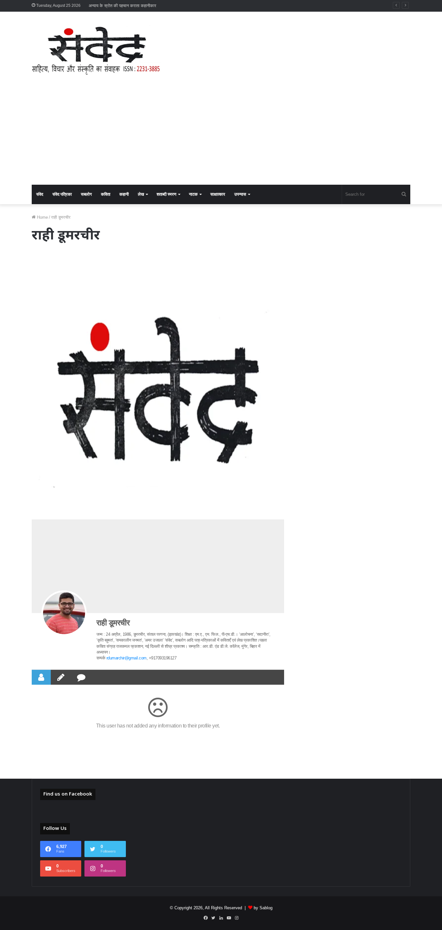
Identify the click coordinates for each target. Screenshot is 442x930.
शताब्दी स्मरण (166, 194)
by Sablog (263, 907)
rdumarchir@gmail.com (126, 658)
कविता (105, 194)
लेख (141, 194)
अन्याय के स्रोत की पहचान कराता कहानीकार (122, 5)
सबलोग (86, 194)
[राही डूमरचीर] (64, 613)
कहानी (124, 194)
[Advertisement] (221, 136)
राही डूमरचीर (112, 622)
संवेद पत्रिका (62, 194)
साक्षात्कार (217, 194)
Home (42, 217)
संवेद (39, 194)
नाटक (193, 194)
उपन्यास (240, 194)
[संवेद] (96, 50)
